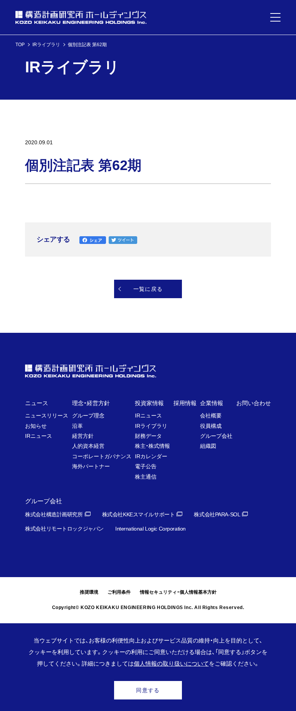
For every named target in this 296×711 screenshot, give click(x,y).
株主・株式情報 (152, 446)
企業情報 (211, 403)
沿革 (77, 426)
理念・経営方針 (91, 403)
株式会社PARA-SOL (217, 514)
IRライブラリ (46, 44)
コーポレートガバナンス (101, 456)
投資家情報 (149, 403)
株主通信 (145, 477)
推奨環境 (89, 592)
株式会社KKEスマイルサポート (138, 514)
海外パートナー (91, 466)
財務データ (148, 436)
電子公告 (145, 466)
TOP (20, 44)
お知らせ (36, 426)
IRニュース (38, 436)
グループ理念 (88, 415)
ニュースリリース (46, 415)
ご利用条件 (119, 592)
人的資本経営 (88, 446)
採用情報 (185, 403)
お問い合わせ (253, 403)
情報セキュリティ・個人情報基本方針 (178, 592)
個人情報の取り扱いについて (171, 663)
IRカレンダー (151, 456)
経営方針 (83, 436)
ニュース (36, 403)
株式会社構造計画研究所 (53, 514)
